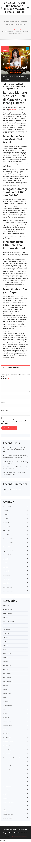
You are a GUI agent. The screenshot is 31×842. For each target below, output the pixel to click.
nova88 (5, 697)
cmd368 (5, 637)
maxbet (5, 689)
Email (3, 402)
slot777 (5, 794)
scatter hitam (7, 722)
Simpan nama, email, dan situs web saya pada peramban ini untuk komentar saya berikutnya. (14, 421)
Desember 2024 (8, 587)
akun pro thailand (8, 609)
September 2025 (8, 551)
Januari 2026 (6, 535)
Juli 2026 (5, 511)
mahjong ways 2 (7, 681)
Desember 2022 (8, 591)
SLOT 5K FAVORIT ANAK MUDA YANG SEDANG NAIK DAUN (14, 473)
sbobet (5, 713)
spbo (4, 810)
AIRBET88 (6, 605)
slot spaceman (7, 786)
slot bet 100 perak (16, 78)
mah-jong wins (7, 665)
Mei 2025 (6, 567)
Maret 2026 (6, 527)
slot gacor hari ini (8, 778)
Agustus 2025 (7, 555)
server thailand (7, 726)
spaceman (6, 798)
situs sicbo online (8, 742)
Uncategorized (7, 818)
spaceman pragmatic (9, 802)
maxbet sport (7, 693)
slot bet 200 (24, 78)
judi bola (5, 657)
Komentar (5, 378)
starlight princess (8, 814)
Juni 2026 (5, 515)
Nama (3, 394)
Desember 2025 (8, 539)
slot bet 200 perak (8, 750)
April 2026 (6, 523)
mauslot (5, 685)
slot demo (6, 762)
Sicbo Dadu (6, 734)
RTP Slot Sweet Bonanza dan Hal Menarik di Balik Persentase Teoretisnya (15, 456)
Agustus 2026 (7, 507)
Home (9, 30)
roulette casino (7, 705)
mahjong (5, 669)
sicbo (4, 730)
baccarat (5, 617)
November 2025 (8, 543)
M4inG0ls (6, 76)
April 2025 (6, 571)
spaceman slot (7, 806)
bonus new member (9, 621)
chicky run (6, 633)
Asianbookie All (7, 613)
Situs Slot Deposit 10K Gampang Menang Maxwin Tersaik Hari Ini (14, 7)
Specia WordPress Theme (19, 836)
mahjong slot (6, 673)
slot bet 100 (17, 30)
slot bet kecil (6, 79)
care (4, 625)
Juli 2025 (5, 559)
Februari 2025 (7, 579)
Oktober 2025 (7, 547)
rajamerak (6, 701)
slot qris (5, 782)
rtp (4, 710)
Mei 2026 (6, 519)
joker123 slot (7, 653)
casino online (6, 629)
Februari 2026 (7, 531)
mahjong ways (7, 677)
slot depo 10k (7, 766)
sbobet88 (6, 717)
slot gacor (6, 774)
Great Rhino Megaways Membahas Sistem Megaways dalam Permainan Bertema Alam (15, 449)
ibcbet (5, 641)
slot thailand (6, 790)
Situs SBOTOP (7, 738)
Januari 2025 (6, 583)
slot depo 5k (6, 770)
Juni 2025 (5, 563)
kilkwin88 (5, 661)
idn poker (5, 645)
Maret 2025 (6, 575)
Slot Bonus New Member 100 (11, 758)
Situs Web (4, 410)
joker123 (5, 649)
